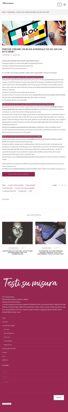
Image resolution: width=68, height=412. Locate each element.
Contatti (5, 360)
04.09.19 (57, 248)
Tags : (4, 185)
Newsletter (8, 344)
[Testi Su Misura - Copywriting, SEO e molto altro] (8, 3)
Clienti (4, 352)
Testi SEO (7, 337)
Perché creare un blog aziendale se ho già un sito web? (32, 50)
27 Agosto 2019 (16, 55)
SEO (31, 191)
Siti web (6, 329)
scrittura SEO (23, 191)
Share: (54, 185)
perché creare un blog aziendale (25, 188)
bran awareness (8, 188)
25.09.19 (23, 248)
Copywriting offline (8, 348)
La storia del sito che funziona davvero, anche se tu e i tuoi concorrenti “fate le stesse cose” (50, 252)
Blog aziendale (9, 333)
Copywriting (11, 12)
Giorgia (5, 199)
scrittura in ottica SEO (9, 191)
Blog (3, 356)
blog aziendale (31, 185)
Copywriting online (8, 325)
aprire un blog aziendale (16, 185)
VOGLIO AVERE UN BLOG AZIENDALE (18, 174)
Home (4, 12)
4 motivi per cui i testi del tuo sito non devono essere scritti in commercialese (17, 252)
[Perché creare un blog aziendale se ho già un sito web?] (34, 33)
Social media (8, 341)
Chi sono (5, 321)
